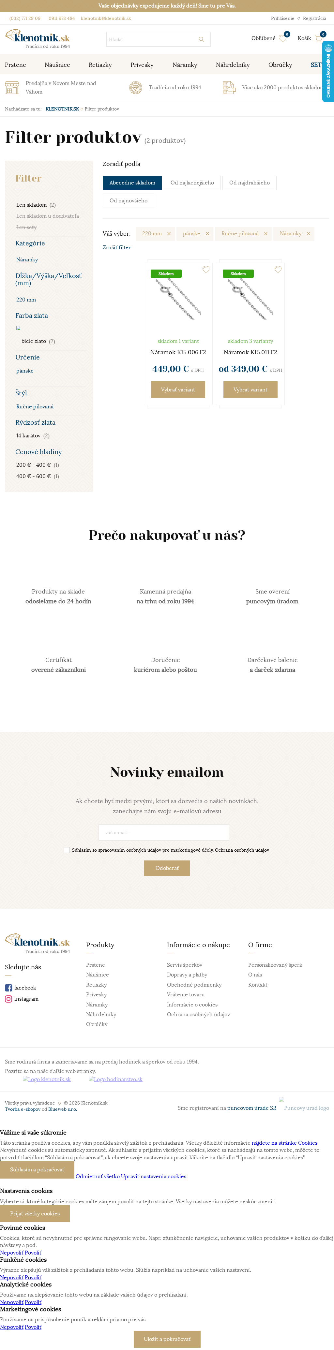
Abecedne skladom (132, 183)
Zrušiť (117, 247)
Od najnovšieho (128, 201)
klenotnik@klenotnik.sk (105, 18)
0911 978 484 (61, 18)
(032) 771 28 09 (24, 18)
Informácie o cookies (192, 1005)
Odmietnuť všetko (98, 1177)
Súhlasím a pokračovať (37, 1170)
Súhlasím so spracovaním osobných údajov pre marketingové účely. (170, 850)
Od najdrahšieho (249, 183)
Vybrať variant (178, 390)
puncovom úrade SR (253, 1108)
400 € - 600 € (37, 476)
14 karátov (33, 436)
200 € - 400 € (37, 465)
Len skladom (36, 205)
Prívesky (96, 994)
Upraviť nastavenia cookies (153, 1177)
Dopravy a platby (187, 975)
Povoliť (33, 1253)
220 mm (26, 300)
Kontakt (257, 985)
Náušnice (97, 975)
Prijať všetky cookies (35, 1214)
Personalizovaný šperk (275, 965)
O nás (255, 975)
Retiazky (96, 985)
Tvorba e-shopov (22, 1109)
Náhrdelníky (101, 1014)
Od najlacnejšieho (192, 183)
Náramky (27, 260)
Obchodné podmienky (194, 985)
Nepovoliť (11, 1253)
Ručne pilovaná (34, 407)
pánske (25, 371)
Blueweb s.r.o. (62, 1109)
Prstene (95, 965)
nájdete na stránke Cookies (284, 1143)
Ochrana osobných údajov (242, 850)
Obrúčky (96, 1024)
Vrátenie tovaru (186, 994)
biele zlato (37, 341)
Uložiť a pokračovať (167, 1339)
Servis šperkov (184, 965)
